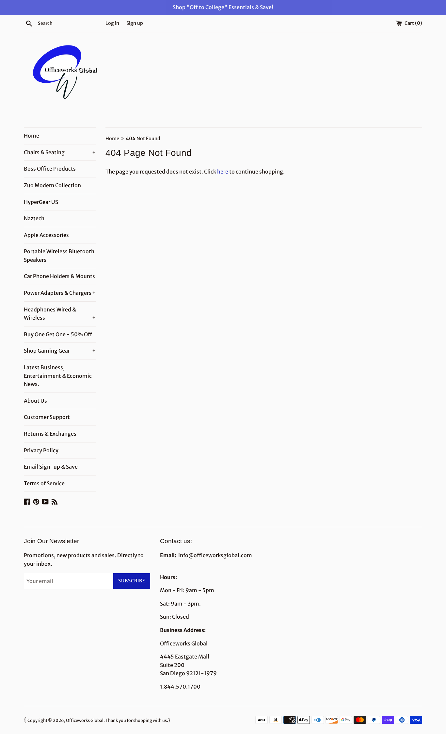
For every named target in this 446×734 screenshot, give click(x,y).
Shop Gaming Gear (60, 350)
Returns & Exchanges (50, 433)
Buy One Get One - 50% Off (58, 334)
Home (31, 135)
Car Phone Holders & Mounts (59, 276)
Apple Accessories (46, 235)
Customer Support (47, 417)
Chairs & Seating (60, 152)
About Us (35, 400)
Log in (112, 23)
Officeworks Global (85, 720)
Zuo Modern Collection (52, 185)
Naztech (34, 218)
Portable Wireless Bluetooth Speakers (59, 255)
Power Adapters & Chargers (60, 293)
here (222, 171)
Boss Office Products (50, 168)
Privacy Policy (41, 450)
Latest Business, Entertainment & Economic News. (58, 375)
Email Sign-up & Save (51, 466)
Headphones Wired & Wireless (60, 313)
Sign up (134, 23)
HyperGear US (41, 202)
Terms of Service (44, 483)
